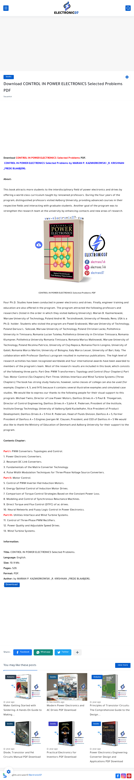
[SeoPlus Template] (5, 775)
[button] (22, 652)
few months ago (56, 702)
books (9, 77)
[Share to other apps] (77, 652)
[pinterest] (129, 776)
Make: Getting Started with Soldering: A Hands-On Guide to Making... (22, 710)
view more (123, 665)
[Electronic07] (67, 8)
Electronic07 (35, 775)
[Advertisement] (67, 44)
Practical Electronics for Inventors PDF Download (61, 755)
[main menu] (6, 8)
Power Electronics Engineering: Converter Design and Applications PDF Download (109, 757)
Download (12, 584)
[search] (128, 8)
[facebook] (118, 776)
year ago (10, 702)
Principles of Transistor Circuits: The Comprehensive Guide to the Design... (110, 710)
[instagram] (123, 776)
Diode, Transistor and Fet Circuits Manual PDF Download (22, 755)
